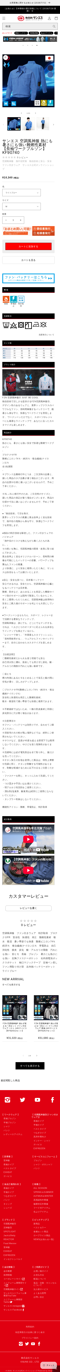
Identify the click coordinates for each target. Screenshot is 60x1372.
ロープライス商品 (42, 1235)
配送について (40, 1279)
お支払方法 (39, 1275)
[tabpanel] (30, 39)
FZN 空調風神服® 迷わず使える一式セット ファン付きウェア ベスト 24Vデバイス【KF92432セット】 (15, 1027)
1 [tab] (23, 45)
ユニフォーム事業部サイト (15, 1284)
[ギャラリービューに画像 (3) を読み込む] (42, 123)
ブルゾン (38, 1160)
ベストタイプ (40, 1129)
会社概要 (8, 1271)
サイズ (5, 200)
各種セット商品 (41, 1231)
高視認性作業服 (41, 1200)
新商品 (37, 1224)
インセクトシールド (13, 1259)
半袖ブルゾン (10, 1122)
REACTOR (9, 1239)
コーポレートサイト (13, 1279)
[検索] (54, 26)
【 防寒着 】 (7, 1156)
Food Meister (10, 1243)
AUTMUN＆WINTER (43, 1196)
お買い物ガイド (41, 1271)
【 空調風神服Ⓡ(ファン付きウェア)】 (45, 1115)
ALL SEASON (40, 1188)
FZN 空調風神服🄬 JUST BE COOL (20, 397)
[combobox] (30, 26)
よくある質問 (40, 1293)
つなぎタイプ (40, 1133)
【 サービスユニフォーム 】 (45, 1156)
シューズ (8, 1208)
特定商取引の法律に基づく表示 (30, 1332)
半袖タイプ (39, 1125)
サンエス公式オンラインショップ (25, 1371)
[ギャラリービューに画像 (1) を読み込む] (14, 123)
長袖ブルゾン (10, 1118)
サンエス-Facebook (13, 1310)
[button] (3, 18)
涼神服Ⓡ (8, 1227)
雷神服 (7, 1160)
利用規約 (30, 1327)
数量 (4, 214)
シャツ (7, 1126)
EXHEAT (8, 1172)
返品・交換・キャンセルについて (45, 1284)
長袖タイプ (39, 1121)
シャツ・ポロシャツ (43, 1164)
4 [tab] (36, 45)
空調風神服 (34, 33)
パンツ (7, 1130)
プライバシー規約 (30, 1338)
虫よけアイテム (46, 33)
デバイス (38, 1144)
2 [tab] (27, 45)
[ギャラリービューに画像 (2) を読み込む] (28, 123)
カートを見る (28, 260)
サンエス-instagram (13, 1306)
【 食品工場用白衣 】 (12, 1184)
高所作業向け (40, 1136)
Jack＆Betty (10, 1235)
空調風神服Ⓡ (10, 1224)
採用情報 (8, 1275)
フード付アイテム (42, 1208)
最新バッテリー (21, 33)
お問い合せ (39, 1297)
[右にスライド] (35, 113)
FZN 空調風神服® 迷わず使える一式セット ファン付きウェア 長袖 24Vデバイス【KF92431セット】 (46, 1027)
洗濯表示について (46, 335)
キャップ (8, 1204)
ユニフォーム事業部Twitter (13, 1300)
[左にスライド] (21, 113)
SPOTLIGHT (10, 1231)
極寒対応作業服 (41, 1204)
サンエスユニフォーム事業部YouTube (15, 1294)
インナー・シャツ (42, 1141)
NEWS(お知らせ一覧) (44, 1239)
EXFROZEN (39, 1148)
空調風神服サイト (12, 1289)
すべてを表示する (11, 984)
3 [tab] (32, 45)
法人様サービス (41, 1289)
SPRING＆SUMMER (43, 1192)
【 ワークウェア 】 (11, 1114)
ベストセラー (40, 1227)
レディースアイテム (13, 1134)
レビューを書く (28, 908)
